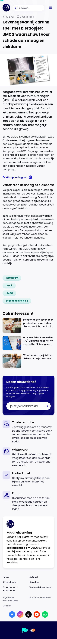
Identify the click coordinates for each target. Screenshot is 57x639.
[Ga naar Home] (6, 7)
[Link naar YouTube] (37, 614)
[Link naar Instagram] (20, 614)
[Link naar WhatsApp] (45, 614)
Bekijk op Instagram (15, 177)
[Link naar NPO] (32, 630)
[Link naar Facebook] (12, 614)
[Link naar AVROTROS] (25, 630)
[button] (50, 7)
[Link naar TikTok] (28, 614)
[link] (12, 278)
